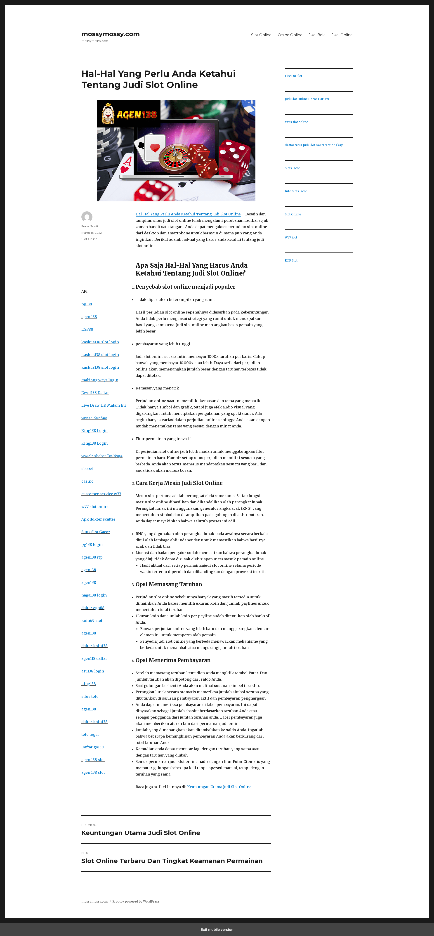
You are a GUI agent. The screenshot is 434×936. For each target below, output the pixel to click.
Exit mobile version (217, 929)
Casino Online (290, 35)
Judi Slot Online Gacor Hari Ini (307, 99)
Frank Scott (89, 226)
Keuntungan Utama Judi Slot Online (219, 787)
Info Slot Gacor (296, 191)
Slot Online (261, 35)
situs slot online (296, 122)
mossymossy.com (110, 34)
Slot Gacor (292, 168)
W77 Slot (291, 237)
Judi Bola (317, 35)
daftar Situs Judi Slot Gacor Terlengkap (314, 145)
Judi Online (342, 35)
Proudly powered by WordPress (135, 901)
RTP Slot (291, 260)
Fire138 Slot (293, 76)
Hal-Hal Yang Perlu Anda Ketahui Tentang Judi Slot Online (188, 214)
